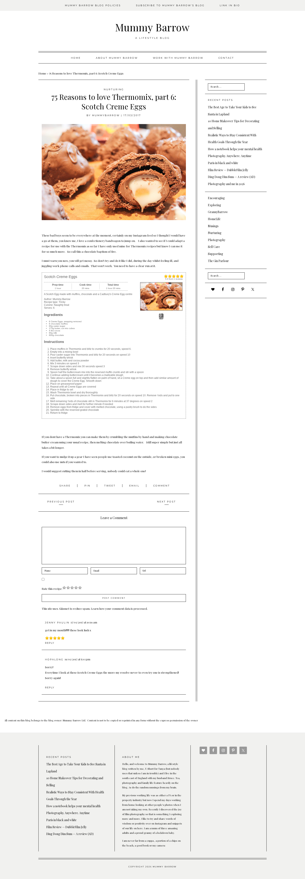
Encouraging (216, 198)
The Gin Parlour (218, 261)
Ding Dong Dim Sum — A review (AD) (231, 177)
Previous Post (61, 501)
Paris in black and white (223, 163)
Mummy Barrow (152, 27)
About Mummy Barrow (117, 57)
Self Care (214, 247)
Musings (213, 226)
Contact (226, 57)
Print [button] (161, 318)
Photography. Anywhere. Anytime (229, 156)
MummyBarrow (106, 115)
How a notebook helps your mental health (235, 149)
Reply (49, 642)
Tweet (110, 485)
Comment (161, 485)
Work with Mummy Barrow (178, 57)
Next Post (166, 501)
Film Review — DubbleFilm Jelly (228, 170)
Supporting (215, 254)
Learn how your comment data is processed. (119, 608)
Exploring (214, 205)
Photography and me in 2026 (226, 184)
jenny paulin (57, 622)
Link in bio (230, 5)
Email (135, 485)
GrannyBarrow (218, 212)
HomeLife (214, 219)
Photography (216, 240)
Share (65, 485)
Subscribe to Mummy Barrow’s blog (170, 5)
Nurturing (114, 89)
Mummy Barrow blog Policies (93, 5)
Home (76, 57)
